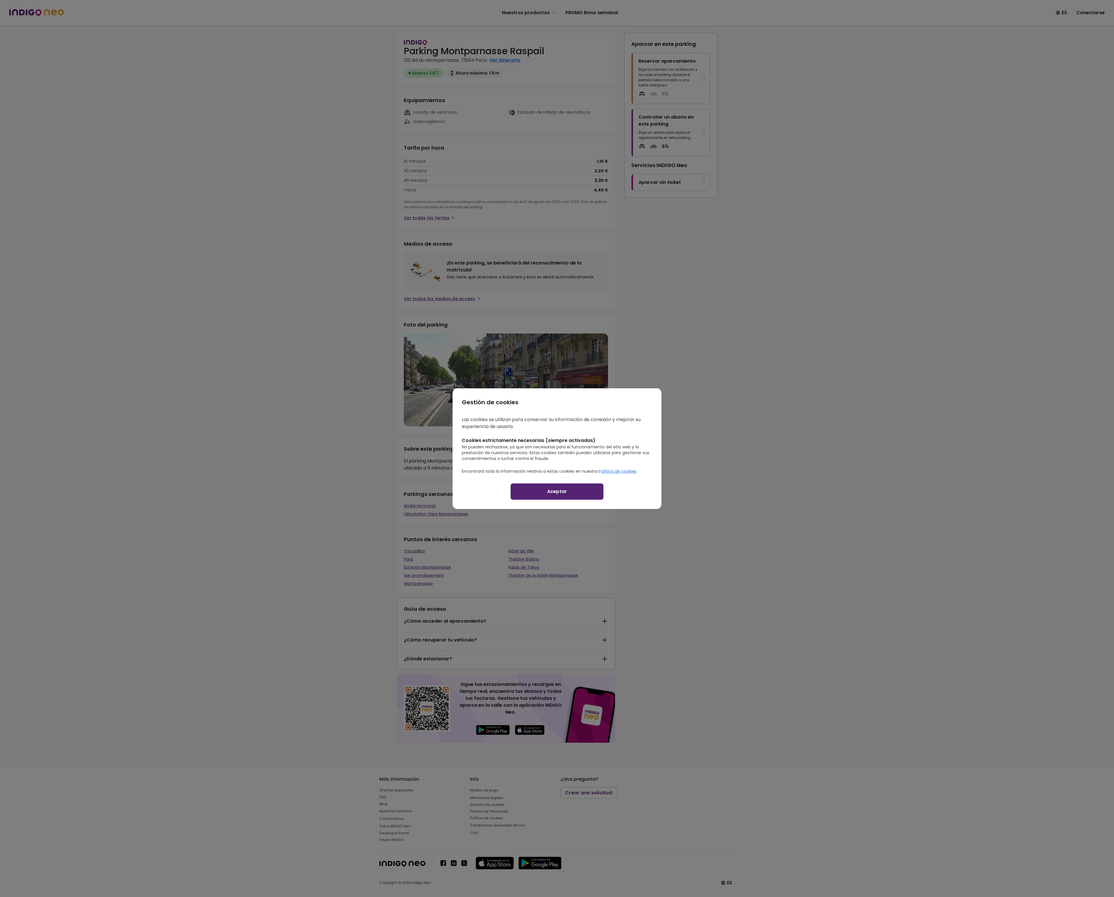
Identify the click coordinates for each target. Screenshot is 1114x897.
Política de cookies (617, 471)
